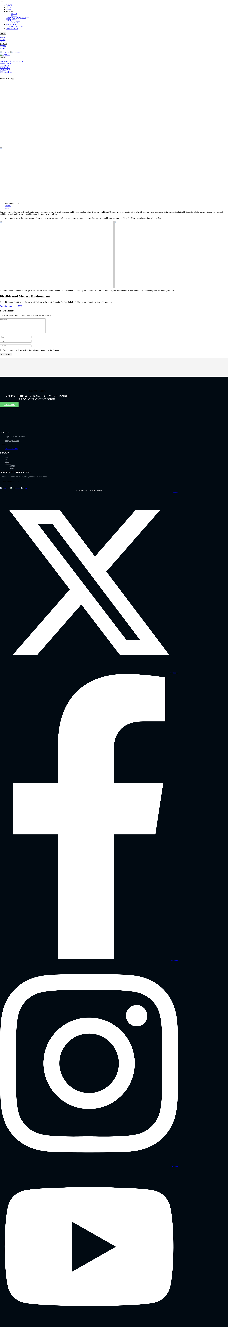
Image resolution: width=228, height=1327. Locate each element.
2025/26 (14, 14)
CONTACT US (12, 29)
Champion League (11, 306)
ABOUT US (11, 24)
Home (114, 113)
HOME (9, 5)
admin (7, 208)
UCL (20, 306)
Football (114, 117)
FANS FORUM (17, 26)
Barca (2, 306)
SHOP (8, 9)
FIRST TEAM (11, 20)
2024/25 (14, 16)
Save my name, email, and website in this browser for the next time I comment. (32, 350)
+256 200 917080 (11, 449)
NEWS (8, 7)
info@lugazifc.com (12, 441)
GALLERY (15, 22)
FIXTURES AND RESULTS (17, 18)
